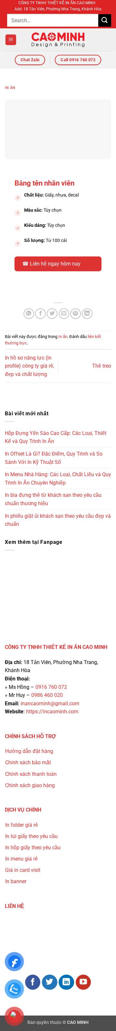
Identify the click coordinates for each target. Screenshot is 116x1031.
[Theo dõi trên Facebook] (33, 982)
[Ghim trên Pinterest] (75, 313)
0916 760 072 (51, 687)
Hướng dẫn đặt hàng (29, 751)
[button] (10, 39)
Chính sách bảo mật (28, 762)
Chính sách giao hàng (30, 785)
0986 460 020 (47, 695)
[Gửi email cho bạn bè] (64, 313)
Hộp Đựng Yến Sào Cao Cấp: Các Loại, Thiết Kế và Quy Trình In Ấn (55, 437)
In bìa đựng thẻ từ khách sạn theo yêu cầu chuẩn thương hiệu (53, 499)
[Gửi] (104, 20)
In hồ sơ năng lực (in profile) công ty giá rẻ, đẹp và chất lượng (29, 366)
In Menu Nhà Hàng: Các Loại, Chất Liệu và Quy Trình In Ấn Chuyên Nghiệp (58, 478)
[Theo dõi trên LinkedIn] (66, 982)
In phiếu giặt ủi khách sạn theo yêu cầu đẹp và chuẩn (58, 520)
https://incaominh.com (52, 711)
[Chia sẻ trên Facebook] (40, 313)
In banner (15, 881)
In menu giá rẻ (21, 859)
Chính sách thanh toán (31, 774)
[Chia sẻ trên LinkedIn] (87, 313)
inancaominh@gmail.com (50, 703)
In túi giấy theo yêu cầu (31, 836)
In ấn (10, 88)
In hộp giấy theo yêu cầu (33, 847)
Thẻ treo (101, 366)
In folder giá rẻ (21, 825)
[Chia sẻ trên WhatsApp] (29, 313)
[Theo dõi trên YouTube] (83, 982)
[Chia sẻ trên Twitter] (52, 313)
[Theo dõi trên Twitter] (49, 982)
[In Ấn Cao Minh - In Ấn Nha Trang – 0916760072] (58, 40)
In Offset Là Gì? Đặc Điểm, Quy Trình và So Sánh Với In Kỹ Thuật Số (53, 458)
